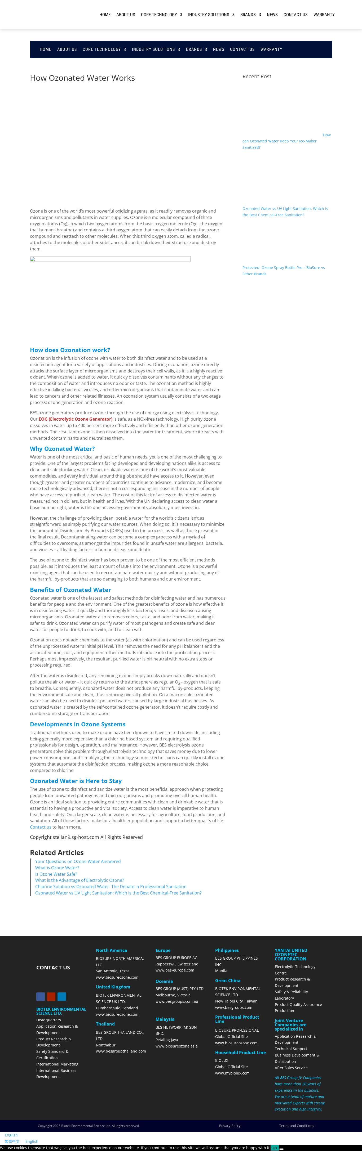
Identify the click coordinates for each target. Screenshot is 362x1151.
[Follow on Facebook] (40, 996)
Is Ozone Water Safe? (56, 874)
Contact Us (296, 14)
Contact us (40, 827)
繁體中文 (13, 1141)
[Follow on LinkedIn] (62, 996)
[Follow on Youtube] (51, 996)
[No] (281, 1149)
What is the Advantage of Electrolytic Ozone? (79, 880)
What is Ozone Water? (57, 868)
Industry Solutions (208, 14)
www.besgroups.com (233, 1007)
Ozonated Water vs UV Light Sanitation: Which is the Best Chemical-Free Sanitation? (118, 893)
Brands (248, 14)
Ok (275, 1147)
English (11, 1134)
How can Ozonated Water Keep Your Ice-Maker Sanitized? (286, 141)
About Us (125, 14)
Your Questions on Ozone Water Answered (78, 861)
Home (105, 14)
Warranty (324, 14)
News (272, 14)
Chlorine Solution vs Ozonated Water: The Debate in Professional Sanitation (111, 886)
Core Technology (159, 14)
